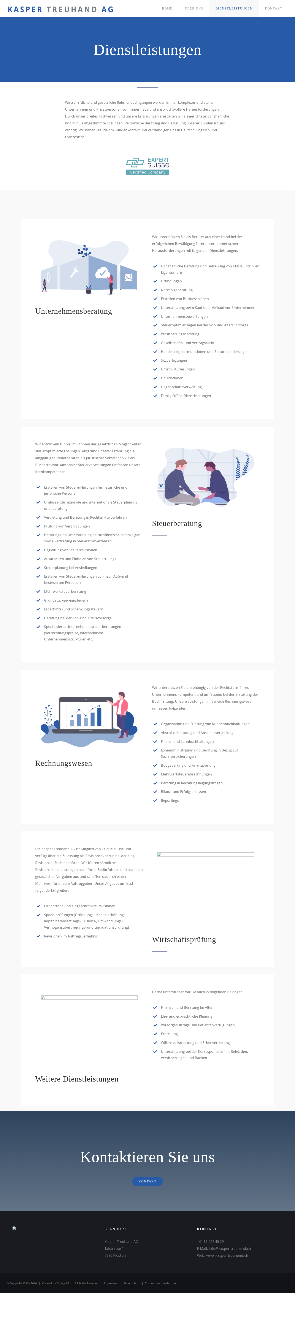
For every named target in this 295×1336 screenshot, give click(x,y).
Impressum (111, 1283)
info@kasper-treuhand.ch (230, 1248)
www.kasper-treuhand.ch (227, 1255)
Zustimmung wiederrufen (161, 1283)
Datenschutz (132, 1283)
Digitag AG (62, 1283)
